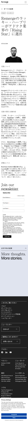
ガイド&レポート (7, 310)
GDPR (4, 214)
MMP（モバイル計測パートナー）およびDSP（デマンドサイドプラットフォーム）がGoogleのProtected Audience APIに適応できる (13, 121)
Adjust (17, 146)
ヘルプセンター (6, 318)
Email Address (7, 197)
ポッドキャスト (6, 308)
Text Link (4, 6)
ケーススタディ (6, 312)
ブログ (3, 306)
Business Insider (11, 82)
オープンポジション (8, 316)
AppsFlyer (10, 117)
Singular (7, 146)
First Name (6, 203)
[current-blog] (16, 278)
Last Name (6, 208)
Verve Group (11, 142)
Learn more (6, 232)
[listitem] (16, 278)
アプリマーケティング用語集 (10, 314)
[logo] (4, 2)
